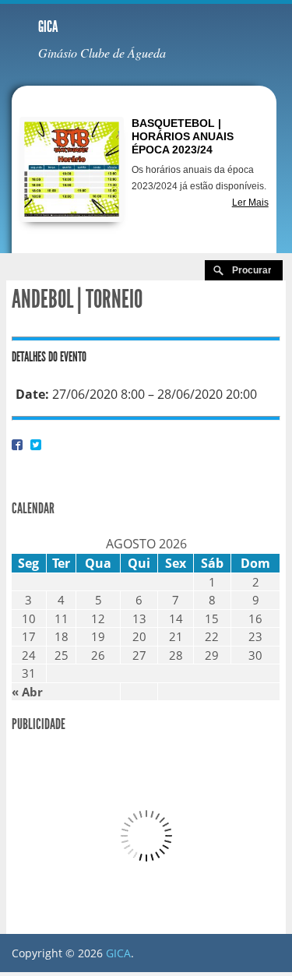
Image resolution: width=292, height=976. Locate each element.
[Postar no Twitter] (35, 444)
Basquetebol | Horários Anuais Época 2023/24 (183, 136)
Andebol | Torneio (77, 299)
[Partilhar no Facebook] (17, 444)
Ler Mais (250, 202)
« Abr (27, 691)
